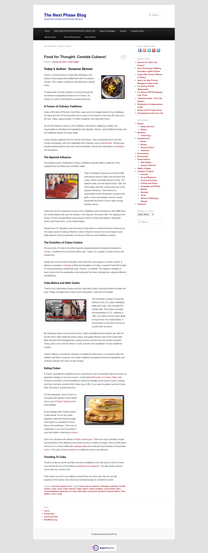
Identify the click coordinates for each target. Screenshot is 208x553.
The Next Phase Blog (65, 15)
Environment (143, 153)
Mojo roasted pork (84, 439)
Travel (69, 486)
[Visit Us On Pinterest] (153, 52)
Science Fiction (147, 147)
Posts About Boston (72, 37)
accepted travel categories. (88, 465)
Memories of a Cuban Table (104, 377)
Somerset (141, 204)
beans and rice (85, 486)
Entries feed (49, 513)
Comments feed (51, 516)
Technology (146, 135)
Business (141, 132)
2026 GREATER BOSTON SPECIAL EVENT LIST (74, 31)
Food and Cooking (59, 486)
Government (142, 156)
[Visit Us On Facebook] (139, 52)
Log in (47, 510)
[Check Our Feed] (144, 52)
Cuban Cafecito (69, 488)
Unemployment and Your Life (150, 113)
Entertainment (143, 138)
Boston (140, 123)
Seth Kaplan (146, 162)
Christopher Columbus (109, 486)
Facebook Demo (137, 31)
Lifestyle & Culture (145, 171)
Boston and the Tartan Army (149, 110)
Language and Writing (150, 186)
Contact (123, 31)
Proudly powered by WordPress (104, 534)
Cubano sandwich (96, 488)
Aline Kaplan (74, 62)
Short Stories (90, 37)
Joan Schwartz (110, 488)
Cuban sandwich (69, 449)
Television (145, 150)
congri (53, 488)
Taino (117, 162)
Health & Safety (144, 168)
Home (47, 31)
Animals (144, 174)
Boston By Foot (147, 126)
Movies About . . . (52, 37)
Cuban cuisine (82, 488)
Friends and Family (149, 183)
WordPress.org (50, 519)
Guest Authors (143, 159)
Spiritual (144, 192)
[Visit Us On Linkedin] (158, 52)
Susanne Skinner (113, 491)
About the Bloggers (107, 31)
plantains (120, 146)
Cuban (63, 401)
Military (144, 189)
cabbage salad (80, 446)
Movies (144, 144)
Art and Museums (148, 177)
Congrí (47, 251)
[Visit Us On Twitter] (149, 52)
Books (143, 141)
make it (74, 432)
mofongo (67, 265)
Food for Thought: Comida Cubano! (75, 56)
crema (47, 449)
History (144, 129)
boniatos (108, 142)
